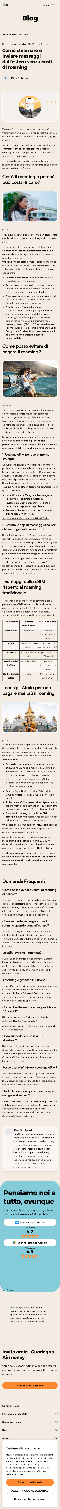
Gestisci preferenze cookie (30, 1498)
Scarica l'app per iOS (32, 1222)
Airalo (47, 472)
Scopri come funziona (30, 1385)
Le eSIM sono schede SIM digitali (19, 464)
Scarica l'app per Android (32, 1242)
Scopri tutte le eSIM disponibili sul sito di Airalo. (25, 518)
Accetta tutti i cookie (30, 1482)
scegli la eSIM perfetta (41, 791)
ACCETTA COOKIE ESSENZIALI (29, 1490)
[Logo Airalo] (9, 5)
